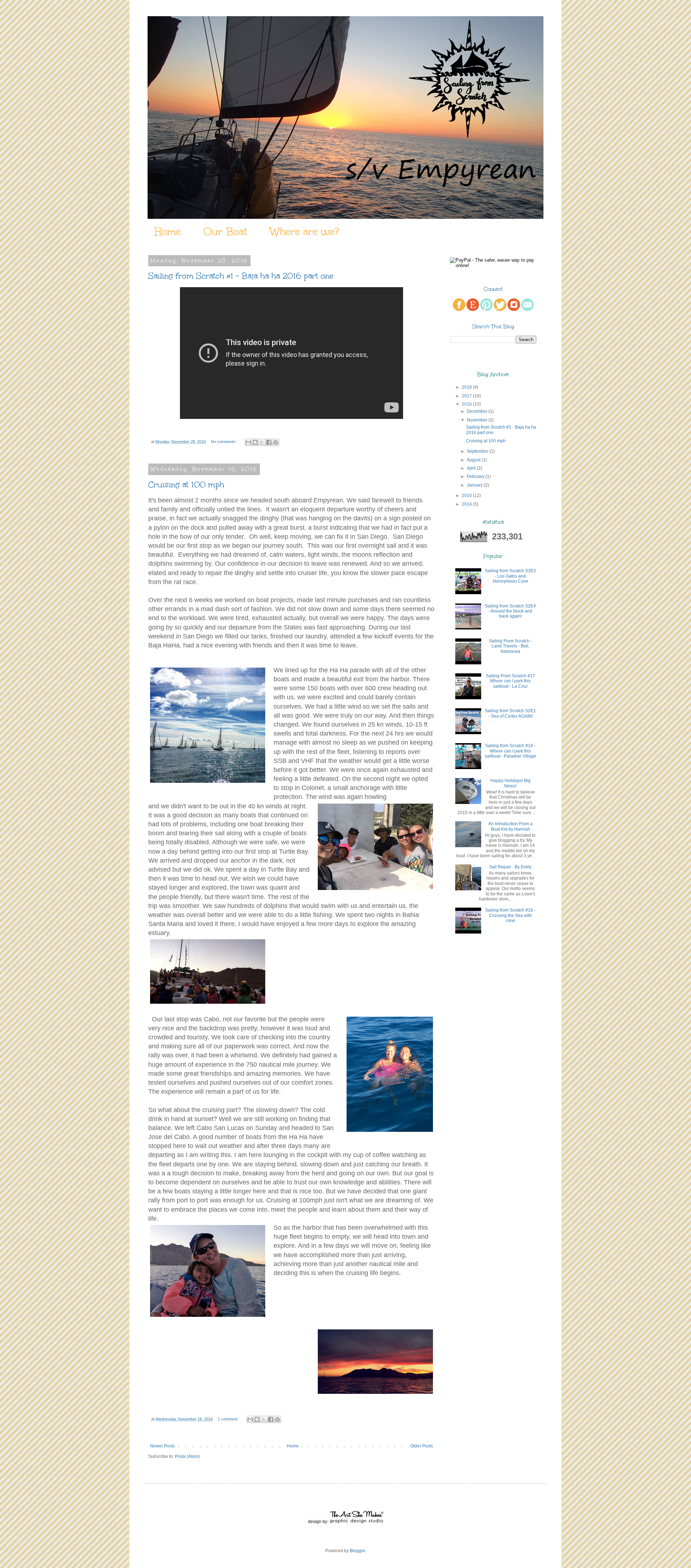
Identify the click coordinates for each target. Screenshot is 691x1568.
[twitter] (500, 309)
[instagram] (513, 309)
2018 (467, 387)
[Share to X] (262, 442)
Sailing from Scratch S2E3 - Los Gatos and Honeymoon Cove (510, 576)
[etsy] (472, 309)
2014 (467, 504)
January (475, 485)
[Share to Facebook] (268, 442)
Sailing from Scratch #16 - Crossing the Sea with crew (510, 915)
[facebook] (459, 309)
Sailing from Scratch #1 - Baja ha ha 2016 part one (241, 276)
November (477, 419)
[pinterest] (486, 309)
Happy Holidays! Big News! (510, 783)
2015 (467, 495)
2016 (467, 404)
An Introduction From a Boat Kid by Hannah (510, 826)
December (477, 411)
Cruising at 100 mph (186, 484)
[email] (527, 309)
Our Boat (225, 231)
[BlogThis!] (255, 442)
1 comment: (228, 1419)
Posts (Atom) (187, 1456)
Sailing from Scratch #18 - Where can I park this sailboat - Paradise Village (510, 751)
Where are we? (304, 231)
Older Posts (421, 1446)
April (471, 468)
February (475, 476)
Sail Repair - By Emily (510, 866)
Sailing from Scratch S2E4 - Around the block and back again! (510, 611)
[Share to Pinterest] (275, 442)
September (477, 451)
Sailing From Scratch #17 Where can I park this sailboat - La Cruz (510, 681)
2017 (467, 395)
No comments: (224, 441)
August (473, 459)
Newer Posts (162, 1446)
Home (168, 231)
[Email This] (248, 442)
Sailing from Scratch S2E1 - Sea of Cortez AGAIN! (510, 713)
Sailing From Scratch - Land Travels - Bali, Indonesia (510, 646)
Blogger (357, 1550)
